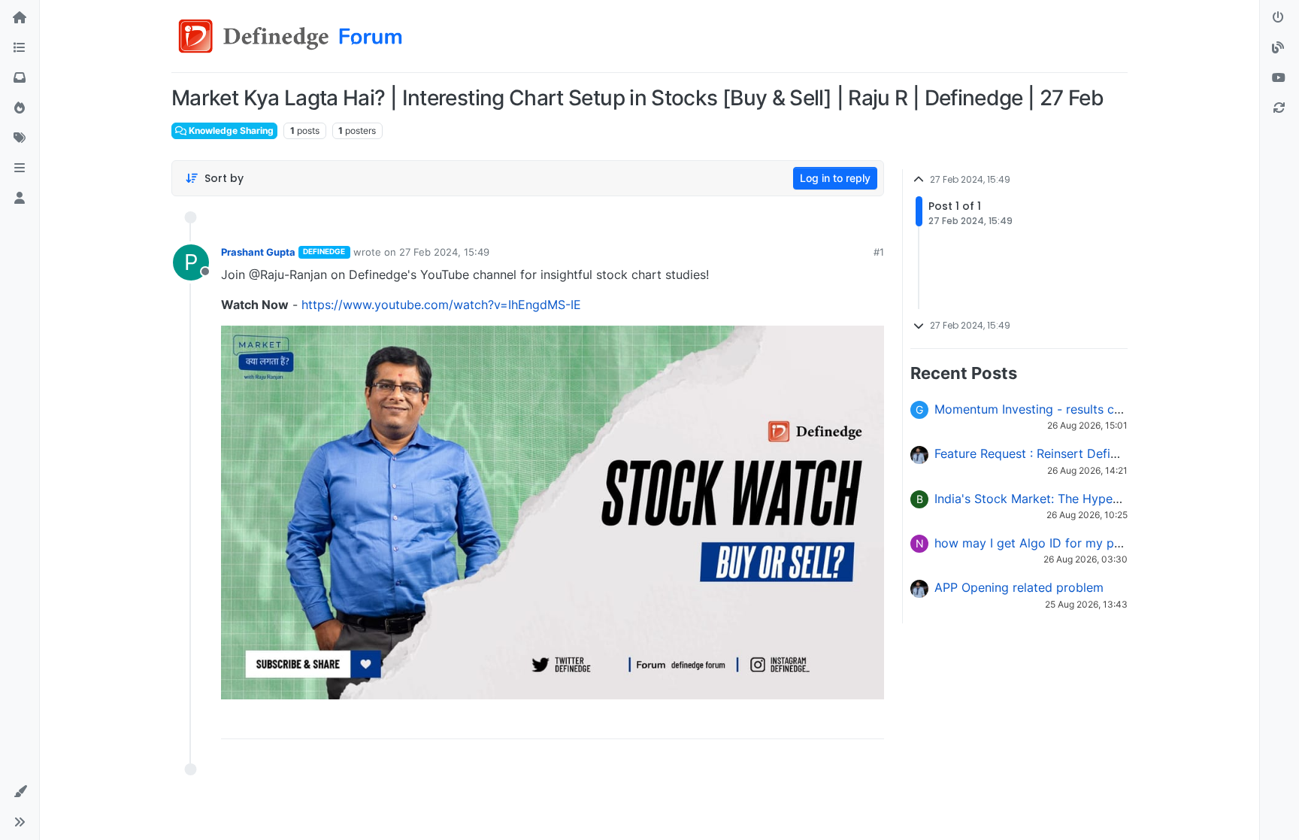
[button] (19, 168)
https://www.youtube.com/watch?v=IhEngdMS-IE (441, 304)
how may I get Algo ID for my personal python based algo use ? (1116, 542)
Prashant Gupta (258, 252)
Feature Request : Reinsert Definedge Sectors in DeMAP (1093, 453)
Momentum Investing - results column (1041, 409)
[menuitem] (764, 721)
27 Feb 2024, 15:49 (444, 252)
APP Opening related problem (1019, 587)
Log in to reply (835, 177)
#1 (879, 252)
